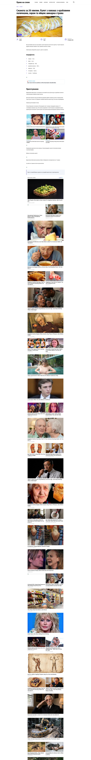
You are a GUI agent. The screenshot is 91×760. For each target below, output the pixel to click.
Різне (67, 2)
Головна (36, 2)
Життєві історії (52, 2)
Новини (40, 2)
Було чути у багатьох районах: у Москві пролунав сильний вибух (41, 82)
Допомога (46, 2)
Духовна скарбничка (61, 2)
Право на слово (23, 2)
